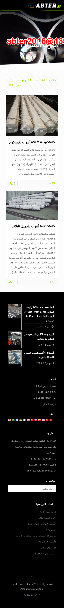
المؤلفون (24, 80)
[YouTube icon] (32, 595)
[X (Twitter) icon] (35, 595)
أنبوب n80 (51, 529)
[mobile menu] (6, 5)
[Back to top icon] (32, 576)
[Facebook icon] (39, 595)
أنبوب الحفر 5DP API (45, 553)
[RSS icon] (25, 595)
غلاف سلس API (48, 511)
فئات (53, 80)
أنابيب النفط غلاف (47, 517)
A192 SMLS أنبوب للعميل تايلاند (33, 226)
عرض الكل (13, 85)
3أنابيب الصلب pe (47, 541)
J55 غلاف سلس (48, 547)
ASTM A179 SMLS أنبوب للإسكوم (32, 142)
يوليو (10, 183)
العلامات (41, 80)
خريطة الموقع (49, 404)
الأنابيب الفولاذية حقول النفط (42, 523)
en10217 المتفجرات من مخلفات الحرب (36, 535)
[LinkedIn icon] (28, 595)
